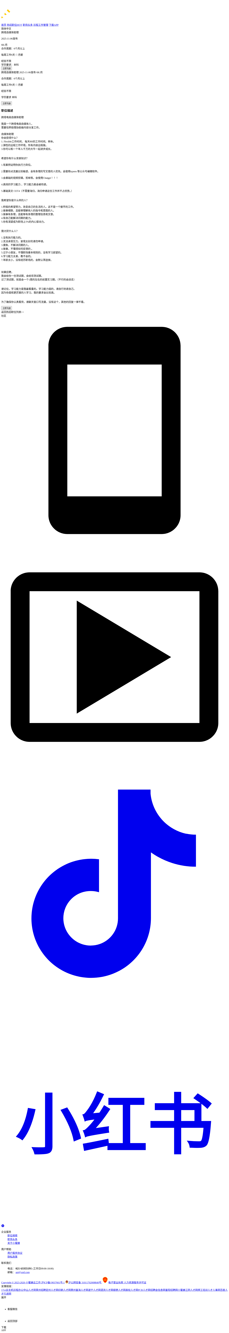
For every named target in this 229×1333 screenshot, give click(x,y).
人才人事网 (214, 1290)
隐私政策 (12, 1256)
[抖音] (114, 996)
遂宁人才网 (94, 1290)
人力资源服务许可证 (135, 1282)
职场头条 (12, 1239)
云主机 (9, 1290)
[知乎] (2, 1225)
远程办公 (18, 1290)
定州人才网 (52, 1290)
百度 (222, 1290)
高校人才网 (132, 1290)
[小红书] (114, 1222)
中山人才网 (29, 1290)
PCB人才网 (144, 1290)
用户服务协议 (14, 1253)
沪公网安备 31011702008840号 (85, 1282)
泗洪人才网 (107, 1290)
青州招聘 (41, 1290)
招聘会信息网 (157, 1290)
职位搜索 (12, 1235)
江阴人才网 (191, 1290)
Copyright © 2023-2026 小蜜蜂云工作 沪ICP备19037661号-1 (33, 1282)
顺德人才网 (119, 1290)
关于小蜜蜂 (13, 1243)
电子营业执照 (116, 1282)
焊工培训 (203, 1290)
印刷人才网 (64, 1290)
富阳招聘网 (171, 1290)
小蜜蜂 (181, 1290)
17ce (3, 1290)
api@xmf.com (23, 1272)
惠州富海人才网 (79, 1290)
